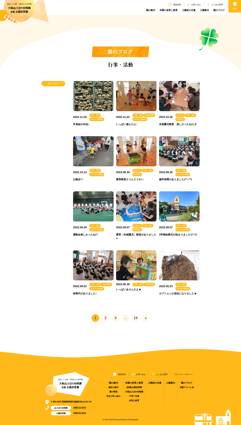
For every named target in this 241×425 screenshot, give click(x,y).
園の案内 (150, 10)
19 (135, 318)
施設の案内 (113, 387)
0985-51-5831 (79, 413)
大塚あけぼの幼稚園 (134, 392)
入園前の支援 (189, 10)
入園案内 (204, 10)
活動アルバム (186, 387)
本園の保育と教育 (169, 10)
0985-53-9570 (79, 407)
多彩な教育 (134, 400)
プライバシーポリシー (183, 374)
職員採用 (177, 5)
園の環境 (113, 392)
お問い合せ (196, 5)
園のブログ (219, 10)
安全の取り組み (113, 396)
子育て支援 (134, 396)
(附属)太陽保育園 (134, 387)
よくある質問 (217, 5)
